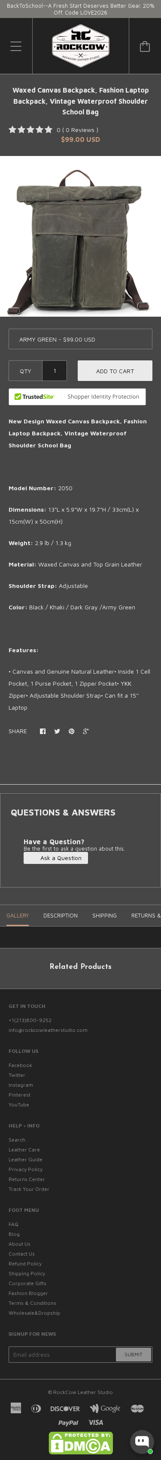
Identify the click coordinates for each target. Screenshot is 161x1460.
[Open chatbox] (142, 1442)
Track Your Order (29, 1189)
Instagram (21, 1085)
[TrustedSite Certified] (77, 396)
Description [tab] (60, 915)
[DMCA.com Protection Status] (81, 1452)
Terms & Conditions (32, 1303)
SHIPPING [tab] (104, 915)
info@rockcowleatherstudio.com (48, 1030)
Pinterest (19, 1094)
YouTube (19, 1104)
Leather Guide (26, 1159)
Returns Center (27, 1179)
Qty (25, 371)
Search (17, 1139)
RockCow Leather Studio (83, 1392)
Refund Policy (25, 1263)
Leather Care (24, 1149)
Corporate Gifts (27, 1283)
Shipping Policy (27, 1273)
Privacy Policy (26, 1169)
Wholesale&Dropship (34, 1313)
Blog (14, 1234)
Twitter (17, 1075)
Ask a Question (60, 857)
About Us (19, 1244)
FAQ (13, 1224)
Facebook (20, 1065)
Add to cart (115, 371)
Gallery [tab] (17, 915)
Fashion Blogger (28, 1293)
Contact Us (22, 1253)
